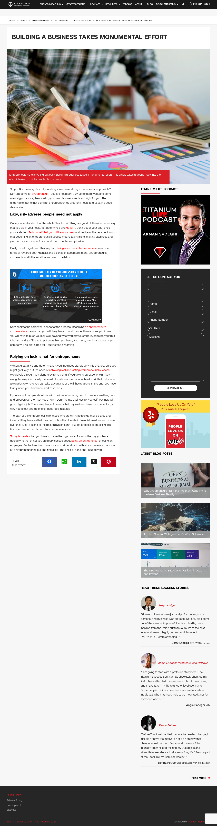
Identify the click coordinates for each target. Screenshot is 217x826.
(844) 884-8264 (200, 4)
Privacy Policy (14, 800)
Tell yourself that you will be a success (52, 232)
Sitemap (11, 810)
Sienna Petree (167, 725)
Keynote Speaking (75, 4)
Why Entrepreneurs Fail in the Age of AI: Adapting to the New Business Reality (175, 492)
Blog (150, 4)
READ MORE (199, 778)
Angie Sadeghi (195, 705)
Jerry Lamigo (166, 605)
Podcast (127, 4)
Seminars (95, 4)
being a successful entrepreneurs (77, 248)
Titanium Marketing (198, 821)
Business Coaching (50, 4)
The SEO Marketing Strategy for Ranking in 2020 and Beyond (173, 572)
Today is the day (20, 436)
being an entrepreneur (84, 441)
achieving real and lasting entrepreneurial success (79, 370)
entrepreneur (39, 194)
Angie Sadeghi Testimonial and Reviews (183, 663)
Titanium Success (16, 821)
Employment (14, 805)
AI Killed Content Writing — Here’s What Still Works (174, 534)
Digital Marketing (166, 4)
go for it (70, 228)
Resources (111, 4)
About (138, 4)
